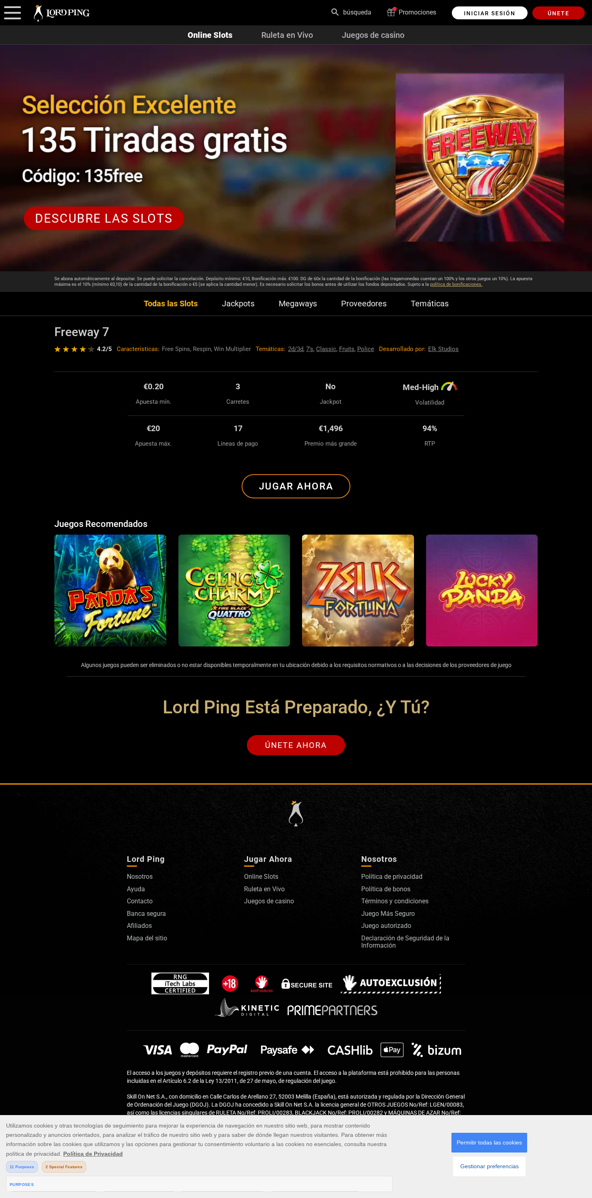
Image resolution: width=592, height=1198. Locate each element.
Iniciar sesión (489, 13)
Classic (326, 349)
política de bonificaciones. (456, 284)
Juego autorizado (386, 925)
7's (309, 349)
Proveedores (364, 303)
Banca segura (146, 913)
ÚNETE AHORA (296, 745)
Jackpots (238, 303)
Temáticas (430, 303)
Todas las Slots (171, 303)
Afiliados (139, 925)
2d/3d (295, 349)
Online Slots (210, 35)
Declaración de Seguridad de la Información (405, 941)
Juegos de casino (373, 35)
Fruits (346, 349)
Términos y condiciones (394, 901)
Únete (558, 13)
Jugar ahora (296, 486)
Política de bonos (385, 889)
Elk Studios (443, 349)
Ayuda (136, 889)
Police (365, 349)
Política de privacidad (391, 876)
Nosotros (140, 876)
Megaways (298, 303)
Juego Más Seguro (388, 913)
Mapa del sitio (147, 938)
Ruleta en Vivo (287, 35)
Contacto (140, 901)
